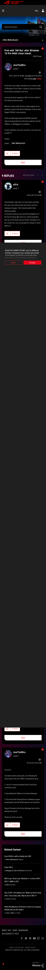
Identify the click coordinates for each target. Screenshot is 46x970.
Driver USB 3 (8, 867)
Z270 (7, 899)
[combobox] (23, 27)
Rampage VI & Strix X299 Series (15, 871)
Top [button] (3, 964)
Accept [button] (32, 263)
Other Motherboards (10, 40)
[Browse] (4, 11)
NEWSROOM (23, 930)
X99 (7, 885)
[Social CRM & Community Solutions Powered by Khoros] (38, 965)
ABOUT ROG (6, 930)
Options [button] (42, 40)
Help (36, 11)
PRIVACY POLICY (30, 947)
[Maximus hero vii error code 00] (42, 175)
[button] (7, 153)
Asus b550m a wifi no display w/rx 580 (17, 856)
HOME (14, 930)
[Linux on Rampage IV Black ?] (38, 175)
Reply (23, 162)
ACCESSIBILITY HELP (10, 934)
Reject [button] (13, 263)
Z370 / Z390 (9, 913)
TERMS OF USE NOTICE (16, 947)
